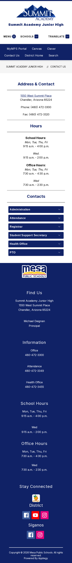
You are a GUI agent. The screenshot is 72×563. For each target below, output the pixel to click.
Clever (51, 48)
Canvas (37, 48)
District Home (34, 55)
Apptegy (43, 558)
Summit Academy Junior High (24, 66)
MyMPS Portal (17, 48)
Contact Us (11, 55)
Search (53, 55)
